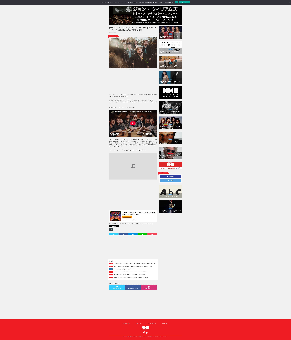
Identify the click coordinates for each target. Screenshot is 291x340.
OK (176, 2)
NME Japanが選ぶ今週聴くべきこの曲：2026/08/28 (124, 269)
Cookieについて (165, 323)
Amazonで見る (127, 217)
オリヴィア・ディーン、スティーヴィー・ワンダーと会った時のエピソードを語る (131, 277)
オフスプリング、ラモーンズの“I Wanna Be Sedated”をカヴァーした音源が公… (131, 272)
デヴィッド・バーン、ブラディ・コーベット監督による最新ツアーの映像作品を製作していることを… (135, 263)
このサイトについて (126, 323)
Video (111, 229)
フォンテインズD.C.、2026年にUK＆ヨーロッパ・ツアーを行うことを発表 (129, 274)
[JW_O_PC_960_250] (145, 15)
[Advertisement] (133, 82)
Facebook (171, 176)
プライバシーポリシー (152, 323)
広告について (138, 323)
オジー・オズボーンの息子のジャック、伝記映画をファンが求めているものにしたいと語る (133, 266)
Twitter (171, 180)
